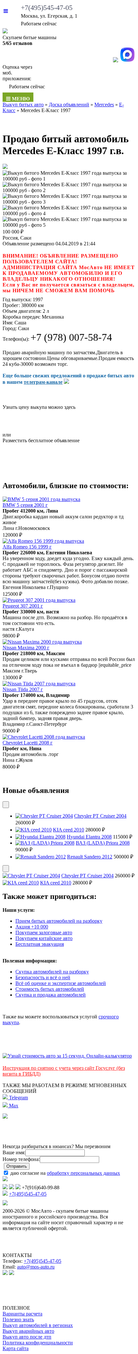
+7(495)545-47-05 (47, 8)
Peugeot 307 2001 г (23, 606)
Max (13, 1105)
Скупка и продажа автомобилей (50, 995)
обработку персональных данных (83, 1173)
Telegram (18, 1097)
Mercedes (104, 104)
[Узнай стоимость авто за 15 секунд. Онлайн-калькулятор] (67, 1056)
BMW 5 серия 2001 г (25, 505)
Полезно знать (18, 1319)
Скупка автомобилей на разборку (52, 971)
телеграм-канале (43, 382)
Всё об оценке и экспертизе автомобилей (60, 983)
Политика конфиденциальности (38, 1342)
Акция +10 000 (31, 926)
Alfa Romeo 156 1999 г (27, 547)
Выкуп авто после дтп (27, 1337)
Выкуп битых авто (23, 104)
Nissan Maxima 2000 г (26, 647)
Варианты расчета (22, 1313)
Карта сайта (16, 1348)
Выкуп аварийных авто (28, 1331)
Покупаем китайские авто (44, 938)
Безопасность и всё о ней (42, 977)
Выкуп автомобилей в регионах (38, 1325)
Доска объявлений (69, 104)
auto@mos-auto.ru (36, 1267)
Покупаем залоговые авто (43, 932)
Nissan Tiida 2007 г (23, 689)
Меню (20, 98)
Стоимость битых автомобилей (49, 989)
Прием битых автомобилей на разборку (58, 921)
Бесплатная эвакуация (39, 944)
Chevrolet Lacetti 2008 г (28, 742)
